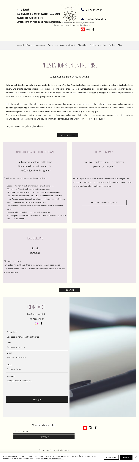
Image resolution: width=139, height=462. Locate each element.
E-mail (9, 353)
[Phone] (82, 10)
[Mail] (82, 19)
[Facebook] (93, 29)
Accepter (126, 457)
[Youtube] (83, 29)
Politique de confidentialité (52, 458)
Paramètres (111, 457)
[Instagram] (88, 29)
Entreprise (11, 332)
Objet (9, 365)
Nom (9, 343)
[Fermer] (135, 457)
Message (11, 376)
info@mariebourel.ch (96, 19)
